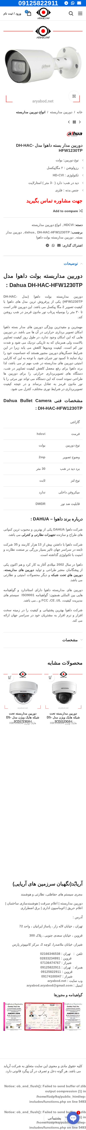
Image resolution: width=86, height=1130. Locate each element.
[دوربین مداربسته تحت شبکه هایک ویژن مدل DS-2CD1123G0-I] (63, 690)
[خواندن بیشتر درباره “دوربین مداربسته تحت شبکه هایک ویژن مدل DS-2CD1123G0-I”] (51, 678)
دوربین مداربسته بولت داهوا (54, 237)
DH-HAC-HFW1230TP (53, 232)
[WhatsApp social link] (53, 245)
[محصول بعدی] (69, 122)
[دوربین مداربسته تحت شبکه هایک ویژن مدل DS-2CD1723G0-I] (22, 690)
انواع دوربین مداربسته (30, 112)
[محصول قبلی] (80, 122)
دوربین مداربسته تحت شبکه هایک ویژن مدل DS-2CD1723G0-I (22, 717)
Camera (43, 400)
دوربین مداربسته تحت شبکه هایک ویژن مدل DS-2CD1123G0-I (63, 717)
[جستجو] (71, 13)
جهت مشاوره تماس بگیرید (54, 201)
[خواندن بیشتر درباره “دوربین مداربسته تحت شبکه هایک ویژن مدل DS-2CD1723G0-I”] (10, 678)
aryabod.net (56, 981)
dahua (29, 232)
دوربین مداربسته (61, 112)
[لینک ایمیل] (59, 245)
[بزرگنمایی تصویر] (74, 96)
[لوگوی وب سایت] (43, 13)
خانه (80, 112)
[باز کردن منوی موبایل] (80, 13)
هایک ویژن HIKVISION (63, 723)
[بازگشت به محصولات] (74, 122)
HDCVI (69, 225)
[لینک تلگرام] (47, 245)
